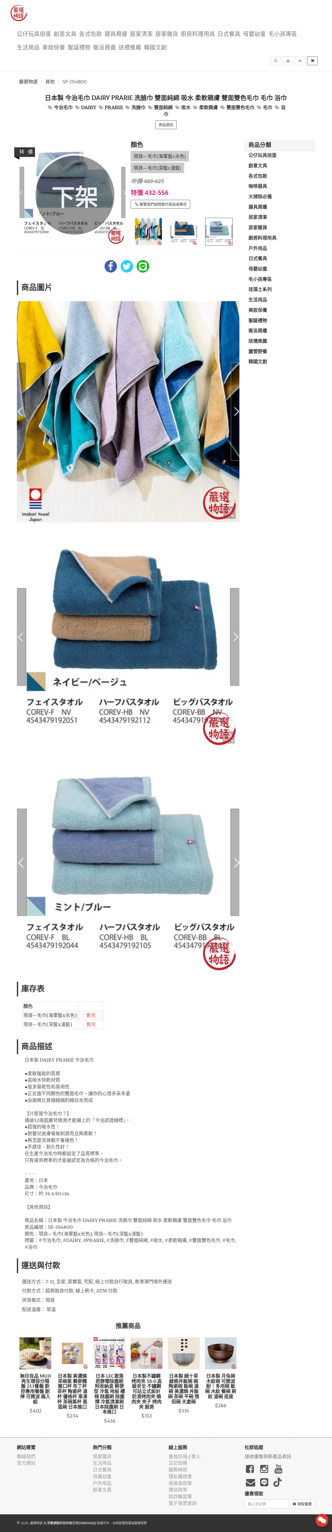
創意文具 (65, 34)
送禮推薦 (130, 47)
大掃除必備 (260, 197)
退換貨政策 (180, 1483)
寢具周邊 (116, 34)
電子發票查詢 (183, 1503)
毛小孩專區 (282, 34)
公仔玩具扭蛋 (34, 34)
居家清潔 (141, 34)
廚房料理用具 (198, 34)
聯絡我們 (26, 1457)
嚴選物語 (28, 82)
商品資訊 (166, 124)
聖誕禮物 (79, 47)
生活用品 (28, 47)
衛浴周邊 (104, 47)
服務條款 (178, 1470)
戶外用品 (257, 248)
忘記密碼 (178, 1463)
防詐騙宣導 (180, 1497)
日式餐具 (229, 34)
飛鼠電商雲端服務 (128, 1523)
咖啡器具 (257, 186)
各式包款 (90, 34)
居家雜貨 (166, 34)
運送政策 (178, 1490)
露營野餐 (257, 351)
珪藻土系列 (260, 289)
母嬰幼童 (254, 34)
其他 (50, 82)
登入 (195, 1457)
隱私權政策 (180, 1477)
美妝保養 (53, 47)
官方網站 (26, 1463)
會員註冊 (178, 1457)
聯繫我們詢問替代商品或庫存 (163, 204)
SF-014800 (75, 82)
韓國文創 (155, 47)
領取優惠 (304, 1504)
